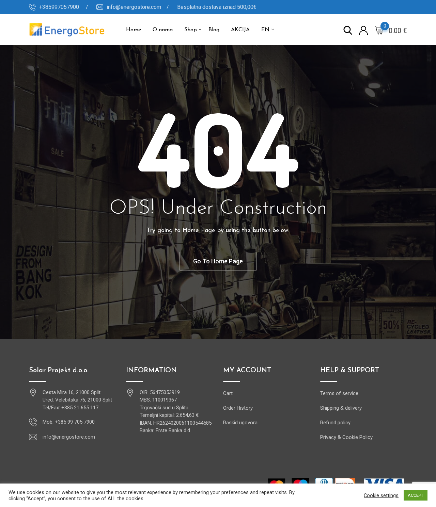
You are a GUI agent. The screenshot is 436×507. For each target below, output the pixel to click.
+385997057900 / (63, 7)
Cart (228, 393)
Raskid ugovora (240, 423)
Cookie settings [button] (381, 495)
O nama (163, 30)
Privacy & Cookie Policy (346, 437)
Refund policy (335, 423)
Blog (213, 30)
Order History (238, 408)
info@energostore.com (69, 437)
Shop (190, 30)
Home (133, 30)
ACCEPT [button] (415, 495)
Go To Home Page (218, 261)
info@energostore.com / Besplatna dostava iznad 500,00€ (181, 7)
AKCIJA (240, 30)
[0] (379, 30)
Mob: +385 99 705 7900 (69, 422)
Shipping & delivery (341, 408)
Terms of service (339, 393)
